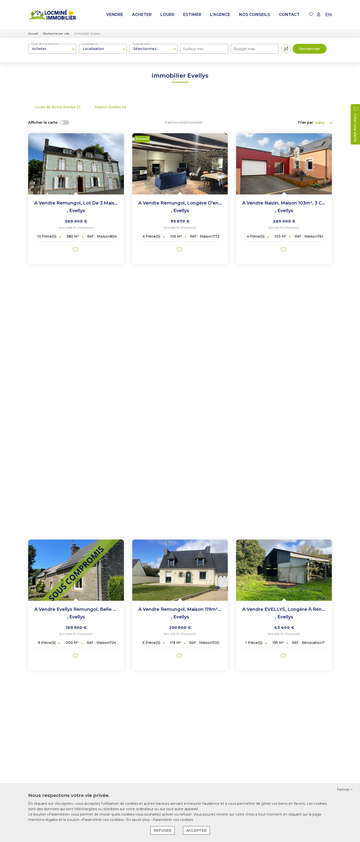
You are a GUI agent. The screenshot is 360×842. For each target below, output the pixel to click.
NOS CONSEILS (254, 14)
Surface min (193, 49)
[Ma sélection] (311, 14)
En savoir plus (138, 820)
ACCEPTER (196, 830)
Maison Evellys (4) (110, 107)
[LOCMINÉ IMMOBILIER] (52, 14)
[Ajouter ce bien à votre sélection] (76, 250)
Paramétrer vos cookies (173, 820)
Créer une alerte (355, 127)
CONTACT (289, 14)
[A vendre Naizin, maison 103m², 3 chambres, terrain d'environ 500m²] (284, 163)
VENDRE (114, 14)
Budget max (244, 49)
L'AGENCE (220, 14)
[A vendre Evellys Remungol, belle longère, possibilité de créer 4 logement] (76, 570)
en (328, 14)
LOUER (167, 14)
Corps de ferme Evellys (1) (57, 107)
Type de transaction (45, 44)
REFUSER (162, 830)
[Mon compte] (318, 14)
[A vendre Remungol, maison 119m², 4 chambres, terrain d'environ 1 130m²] (180, 570)
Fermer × (345, 789)
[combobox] (52, 48)
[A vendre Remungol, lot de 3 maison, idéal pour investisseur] (76, 163)
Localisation (90, 44)
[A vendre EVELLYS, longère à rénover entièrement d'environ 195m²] (284, 570)
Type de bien (141, 44)
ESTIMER (192, 14)
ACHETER (142, 14)
